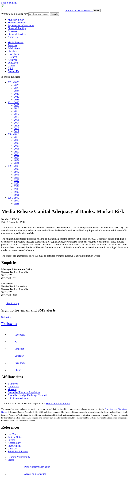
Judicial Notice (15, 437)
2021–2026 (13, 82)
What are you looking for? (14, 14)
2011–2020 (13, 102)
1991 (16, 194)
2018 (16, 111)
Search (54, 14)
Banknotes (13, 31)
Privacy (11, 440)
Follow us (9, 324)
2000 (16, 168)
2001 (16, 163)
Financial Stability (17, 28)
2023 (16, 93)
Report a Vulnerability (19, 457)
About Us (13, 37)
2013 (16, 125)
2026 (16, 85)
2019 (16, 108)
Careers (11, 65)
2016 (16, 116)
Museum (12, 389)
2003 (16, 157)
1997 (16, 177)
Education (13, 62)
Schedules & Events (18, 451)
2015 (16, 119)
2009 (16, 140)
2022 (16, 96)
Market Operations (17, 22)
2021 (16, 99)
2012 (16, 128)
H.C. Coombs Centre (18, 398)
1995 (16, 183)
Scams (11, 459)
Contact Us (13, 71)
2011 (16, 131)
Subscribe (6, 317)
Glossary (12, 448)
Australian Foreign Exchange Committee (28, 395)
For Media (13, 434)
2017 (16, 114)
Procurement (14, 445)
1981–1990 (13, 197)
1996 (16, 180)
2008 (16, 142)
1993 (16, 189)
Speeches (12, 45)
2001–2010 (13, 134)
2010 (16, 137)
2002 (16, 160)
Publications (14, 48)
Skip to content (8, 2)
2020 (16, 105)
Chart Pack (13, 54)
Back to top (12, 303)
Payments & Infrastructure (21, 25)
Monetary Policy (16, 19)
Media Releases (15, 42)
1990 (16, 200)
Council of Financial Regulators (24, 392)
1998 (16, 174)
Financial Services (17, 34)
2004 (16, 154)
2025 (16, 88)
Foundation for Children (58, 403)
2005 (16, 151)
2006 (16, 148)
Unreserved (13, 386)
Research (12, 56)
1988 (16, 203)
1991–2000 (13, 166)
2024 (16, 91)
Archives (12, 59)
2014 (16, 122)
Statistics (12, 51)
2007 (16, 145)
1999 (16, 171)
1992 (16, 192)
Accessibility (14, 442)
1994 (16, 186)
